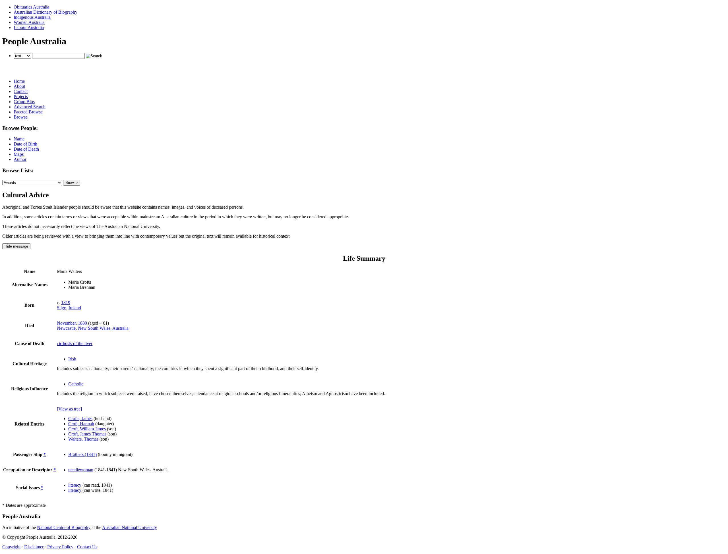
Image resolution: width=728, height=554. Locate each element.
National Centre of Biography (63, 527)
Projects (21, 96)
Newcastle (66, 328)
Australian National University (129, 527)
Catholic (75, 383)
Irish (72, 358)
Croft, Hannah (81, 423)
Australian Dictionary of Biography (45, 12)
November (66, 323)
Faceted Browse (28, 111)
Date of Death (26, 149)
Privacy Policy (60, 546)
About (19, 86)
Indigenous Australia (32, 17)
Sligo (61, 307)
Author (20, 159)
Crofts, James (80, 418)
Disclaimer (34, 546)
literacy (74, 485)
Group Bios (24, 101)
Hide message (16, 246)
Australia (120, 328)
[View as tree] (69, 408)
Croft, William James (87, 428)
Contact (21, 91)
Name (19, 138)
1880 (82, 323)
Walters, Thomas (83, 439)
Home (19, 81)
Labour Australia (29, 27)
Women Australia (29, 22)
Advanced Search (30, 106)
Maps (19, 154)
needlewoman (80, 469)
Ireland (75, 307)
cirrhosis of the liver (74, 343)
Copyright (11, 546)
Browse (21, 117)
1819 (65, 302)
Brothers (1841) (82, 454)
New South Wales (94, 328)
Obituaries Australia (31, 7)
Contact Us (87, 546)
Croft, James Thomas (87, 433)
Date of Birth (25, 144)
